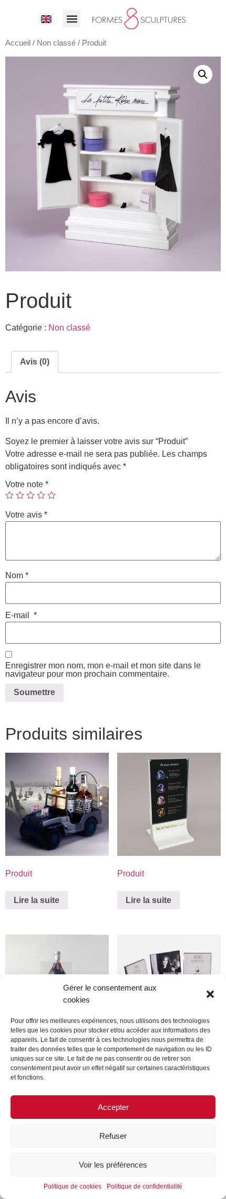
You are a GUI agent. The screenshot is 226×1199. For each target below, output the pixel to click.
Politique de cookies (72, 1186)
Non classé (56, 43)
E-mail (21, 615)
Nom (16, 575)
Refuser (113, 1135)
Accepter (113, 1107)
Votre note (26, 484)
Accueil (17, 43)
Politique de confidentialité (144, 1186)
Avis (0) (34, 361)
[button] (210, 994)
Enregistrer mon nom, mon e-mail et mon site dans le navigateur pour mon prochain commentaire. (103, 670)
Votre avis (26, 515)
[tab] (34, 362)
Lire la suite (36, 900)
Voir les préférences (113, 1164)
